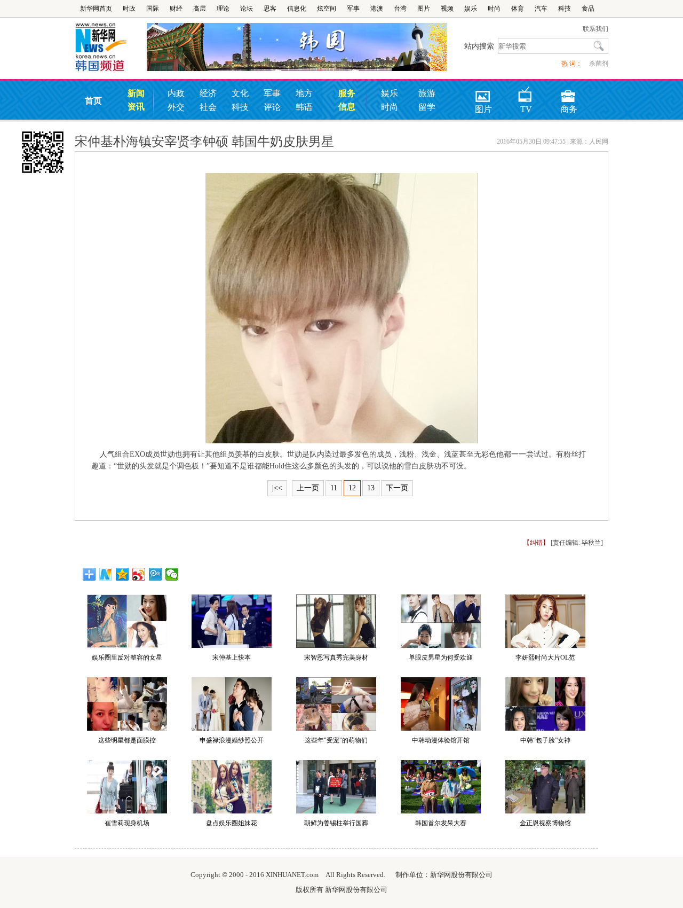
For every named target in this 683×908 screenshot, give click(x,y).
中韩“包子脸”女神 (545, 740)
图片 (423, 8)
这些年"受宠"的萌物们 (336, 740)
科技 (564, 8)
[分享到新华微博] (106, 574)
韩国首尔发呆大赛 (440, 823)
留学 (426, 107)
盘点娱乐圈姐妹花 (231, 823)
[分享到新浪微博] (139, 574)
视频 (447, 8)
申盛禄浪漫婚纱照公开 (232, 740)
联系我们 (595, 29)
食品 (588, 8)
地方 (304, 93)
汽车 (541, 8)
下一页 (397, 488)
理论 (223, 8)
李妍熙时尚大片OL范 (545, 657)
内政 (176, 93)
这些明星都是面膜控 (127, 740)
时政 (129, 8)
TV (526, 93)
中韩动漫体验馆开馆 (441, 740)
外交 (176, 107)
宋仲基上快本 (231, 657)
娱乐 (470, 8)
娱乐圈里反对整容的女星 (127, 657)
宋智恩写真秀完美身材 (336, 657)
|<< (277, 488)
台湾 (400, 8)
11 (333, 488)
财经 (176, 8)
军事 (353, 8)
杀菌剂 (598, 63)
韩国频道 (111, 47)
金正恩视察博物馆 (545, 823)
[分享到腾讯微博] (155, 574)
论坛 (246, 8)
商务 (568, 93)
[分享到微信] (172, 574)
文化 (240, 93)
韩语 (304, 107)
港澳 (376, 8)
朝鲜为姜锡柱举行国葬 (336, 823)
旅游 (426, 93)
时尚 (494, 8)
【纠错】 (536, 542)
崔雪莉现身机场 (127, 823)
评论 (272, 107)
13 (371, 488)
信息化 (296, 8)
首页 (93, 100)
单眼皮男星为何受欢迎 (441, 657)
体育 (517, 8)
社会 (208, 107)
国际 (152, 8)
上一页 (308, 488)
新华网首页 (96, 8)
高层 (199, 8)
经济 (208, 93)
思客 (270, 8)
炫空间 (326, 8)
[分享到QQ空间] (122, 574)
